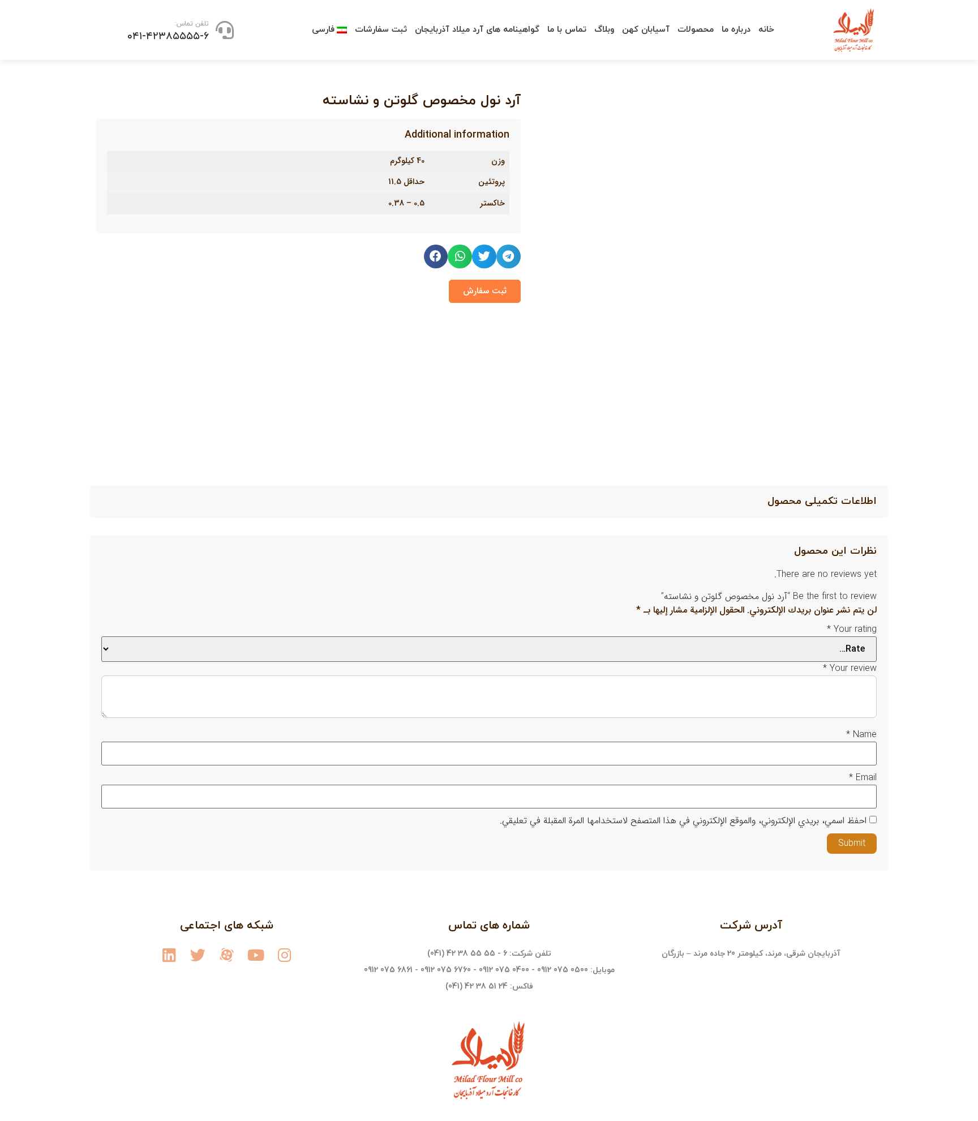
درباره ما (736, 30)
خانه (766, 30)
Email (863, 777)
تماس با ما (566, 30)
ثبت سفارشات (381, 30)
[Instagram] (284, 954)
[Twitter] (197, 954)
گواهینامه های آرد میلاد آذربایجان (477, 30)
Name (861, 734)
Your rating (852, 629)
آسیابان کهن (646, 30)
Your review (850, 668)
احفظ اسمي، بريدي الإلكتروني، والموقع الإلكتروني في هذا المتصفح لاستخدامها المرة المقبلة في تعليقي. (683, 820)
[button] (485, 291)
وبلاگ (604, 30)
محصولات (695, 30)
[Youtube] (255, 954)
